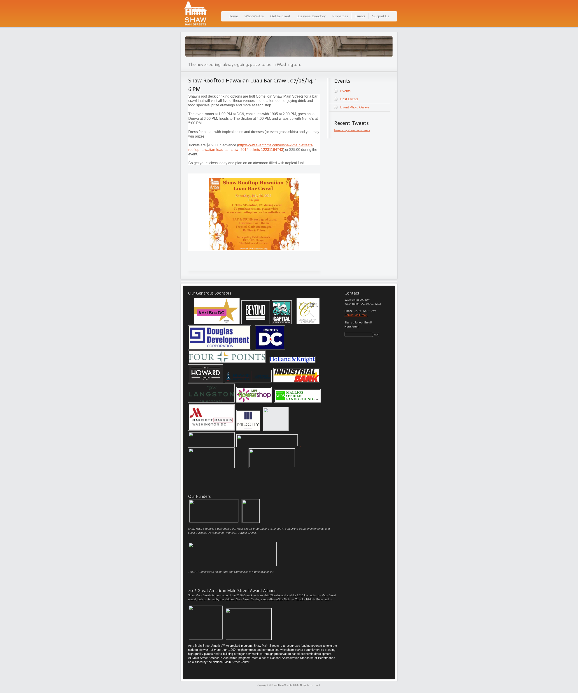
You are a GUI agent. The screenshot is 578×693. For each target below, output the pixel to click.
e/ (281, 145)
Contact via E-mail (356, 315)
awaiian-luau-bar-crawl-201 (225, 150)
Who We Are (254, 16)
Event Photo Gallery (355, 107)
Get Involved (280, 16)
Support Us (380, 16)
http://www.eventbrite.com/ (259, 145)
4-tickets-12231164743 (265, 150)
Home (233, 16)
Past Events (349, 99)
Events (360, 16)
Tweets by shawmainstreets (352, 130)
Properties (340, 16)
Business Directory (311, 16)
